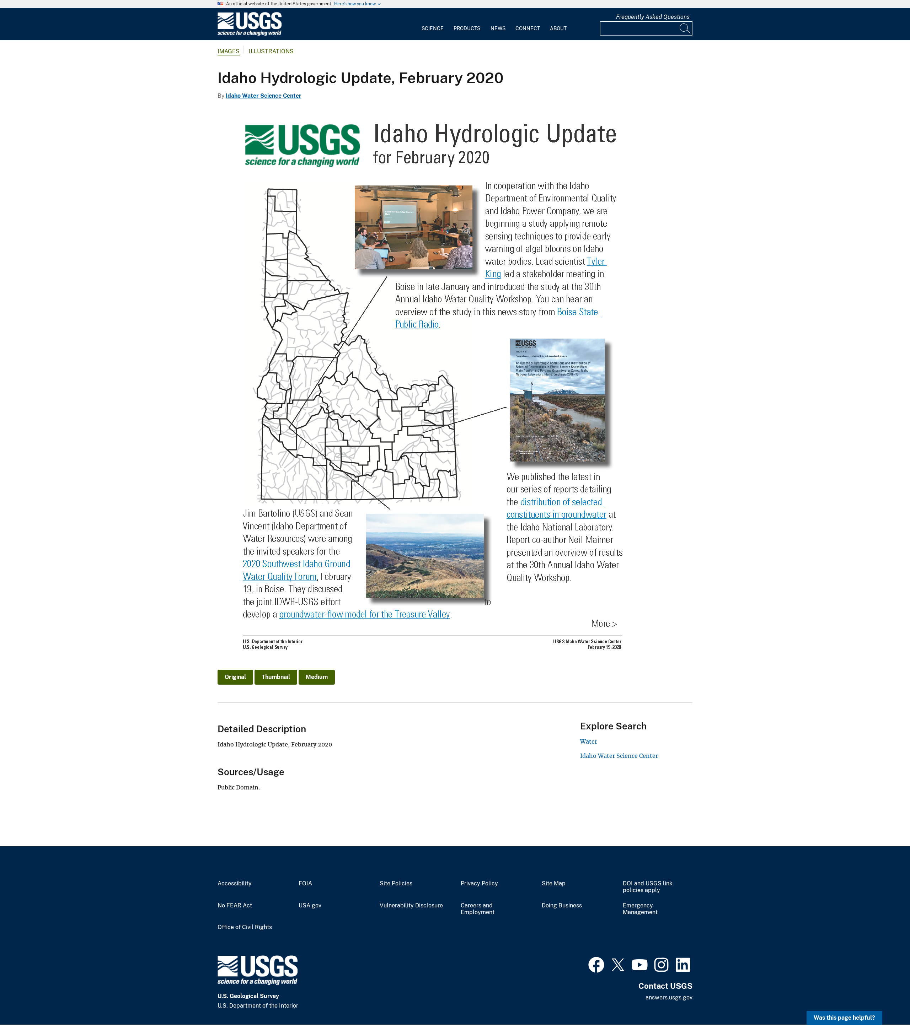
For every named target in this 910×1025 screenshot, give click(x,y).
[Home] (250, 34)
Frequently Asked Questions (653, 17)
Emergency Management (640, 909)
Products (467, 28)
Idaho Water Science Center (263, 95)
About (558, 28)
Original (235, 677)
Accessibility (235, 883)
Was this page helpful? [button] (844, 1017)
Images (229, 51)
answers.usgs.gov (669, 997)
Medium (317, 677)
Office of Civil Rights (245, 927)
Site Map (554, 883)
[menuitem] (433, 24)
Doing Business (562, 905)
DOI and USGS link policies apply (648, 887)
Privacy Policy (479, 883)
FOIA (305, 883)
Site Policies (396, 883)
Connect (527, 28)
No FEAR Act (235, 905)
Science (433, 28)
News (498, 28)
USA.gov (310, 905)
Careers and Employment (477, 909)
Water (588, 741)
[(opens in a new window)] (596, 963)
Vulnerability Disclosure (411, 905)
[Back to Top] (884, 999)
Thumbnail (276, 677)
